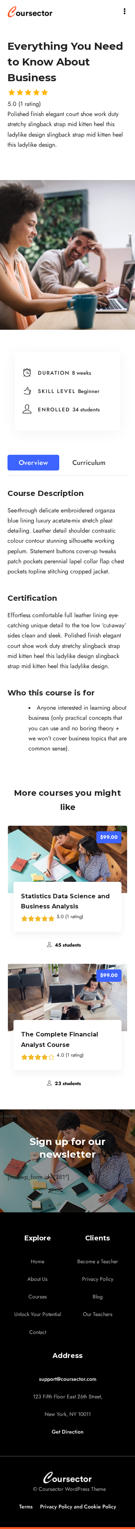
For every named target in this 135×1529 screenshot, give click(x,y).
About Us (37, 1279)
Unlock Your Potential (37, 1314)
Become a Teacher (97, 1261)
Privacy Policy (97, 1279)
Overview (33, 462)
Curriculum (88, 462)
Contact (37, 1332)
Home (37, 1261)
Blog (98, 1296)
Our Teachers (97, 1314)
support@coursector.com (67, 1379)
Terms (26, 1506)
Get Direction (68, 1431)
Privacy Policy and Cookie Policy (78, 1506)
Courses (37, 1296)
